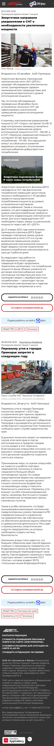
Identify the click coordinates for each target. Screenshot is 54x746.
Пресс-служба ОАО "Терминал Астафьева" (23, 398)
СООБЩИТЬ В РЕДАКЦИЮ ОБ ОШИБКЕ (23, 652)
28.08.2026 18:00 (9, 342)
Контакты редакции (14, 635)
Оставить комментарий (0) (27, 308)
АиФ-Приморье (23, 68)
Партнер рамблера (26, 732)
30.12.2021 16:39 (8, 11)
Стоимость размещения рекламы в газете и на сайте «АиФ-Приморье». (23, 640)
